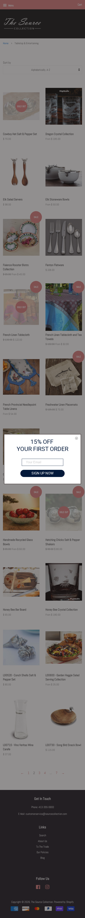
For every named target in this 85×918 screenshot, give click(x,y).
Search (42, 835)
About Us (42, 841)
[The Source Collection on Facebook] (38, 888)
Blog (42, 858)
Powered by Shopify (64, 902)
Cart (80, 4)
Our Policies (42, 852)
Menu (11, 5)
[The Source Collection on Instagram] (47, 888)
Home (5, 43)
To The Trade (42, 846)
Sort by (7, 63)
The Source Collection (42, 902)
